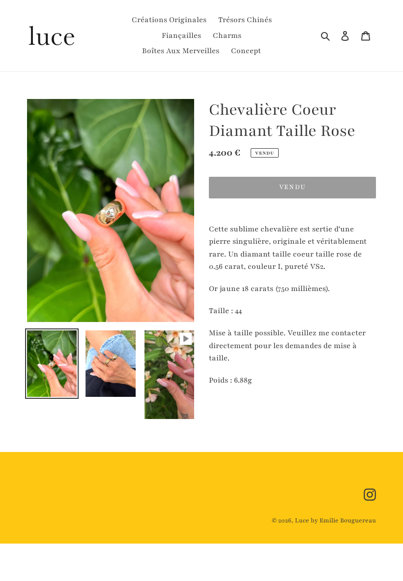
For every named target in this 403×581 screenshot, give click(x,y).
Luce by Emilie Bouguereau (335, 520)
